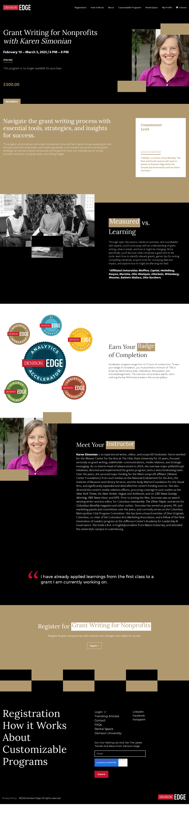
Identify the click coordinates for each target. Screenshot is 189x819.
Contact (100, 720)
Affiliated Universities (123, 270)
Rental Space (103, 729)
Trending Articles (106, 716)
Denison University (107, 733)
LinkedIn (138, 711)
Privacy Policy (9, 798)
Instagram (139, 719)
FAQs (98, 724)
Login (98, 712)
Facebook (139, 715)
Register (93, 645)
